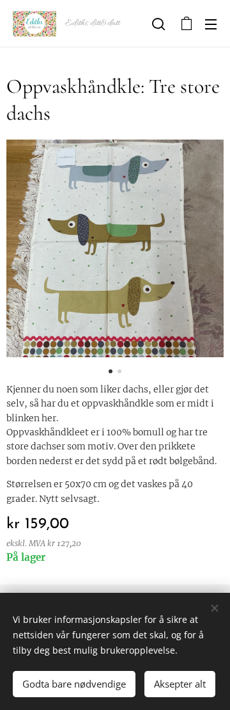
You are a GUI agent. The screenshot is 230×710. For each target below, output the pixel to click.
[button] (158, 24)
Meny (211, 23)
